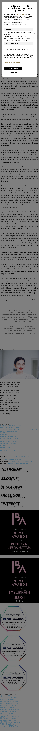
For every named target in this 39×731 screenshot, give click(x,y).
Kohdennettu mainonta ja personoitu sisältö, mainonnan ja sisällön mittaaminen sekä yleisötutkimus (18, 37)
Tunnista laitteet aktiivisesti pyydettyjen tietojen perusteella (16, 50)
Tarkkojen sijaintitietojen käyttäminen (13, 47)
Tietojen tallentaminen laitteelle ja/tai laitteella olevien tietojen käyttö (17, 33)
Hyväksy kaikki (13, 68)
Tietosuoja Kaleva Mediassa (12, 62)
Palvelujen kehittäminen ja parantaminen (14, 40)
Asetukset (13, 73)
